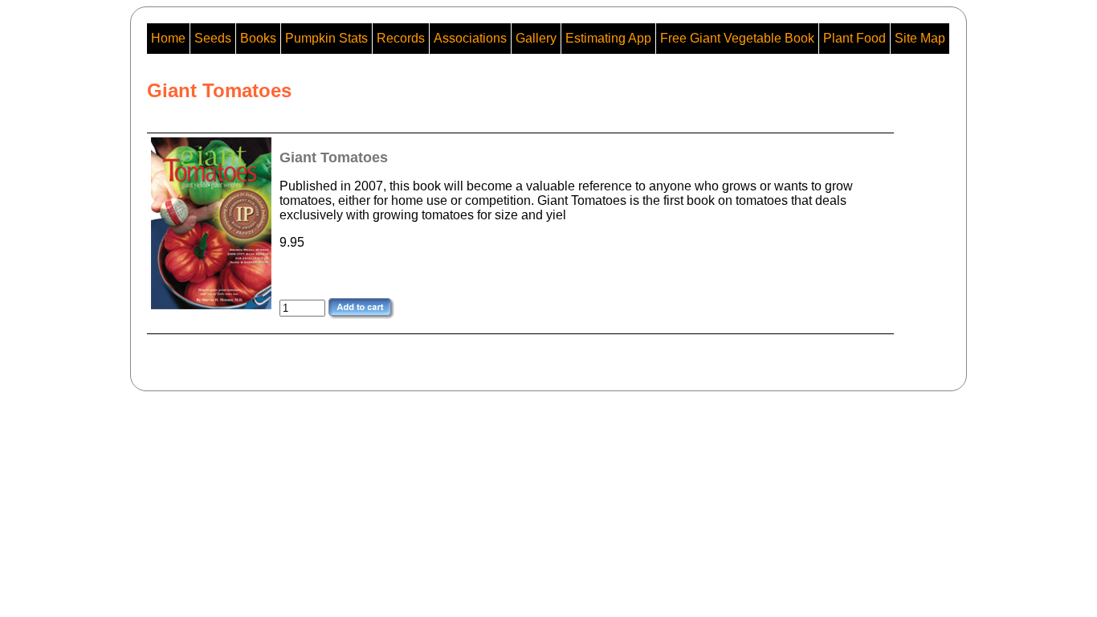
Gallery (536, 38)
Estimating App (608, 38)
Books (258, 38)
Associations (470, 38)
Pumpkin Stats (326, 38)
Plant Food (854, 38)
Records (401, 38)
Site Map (920, 38)
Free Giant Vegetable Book (737, 38)
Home (168, 38)
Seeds (212, 38)
